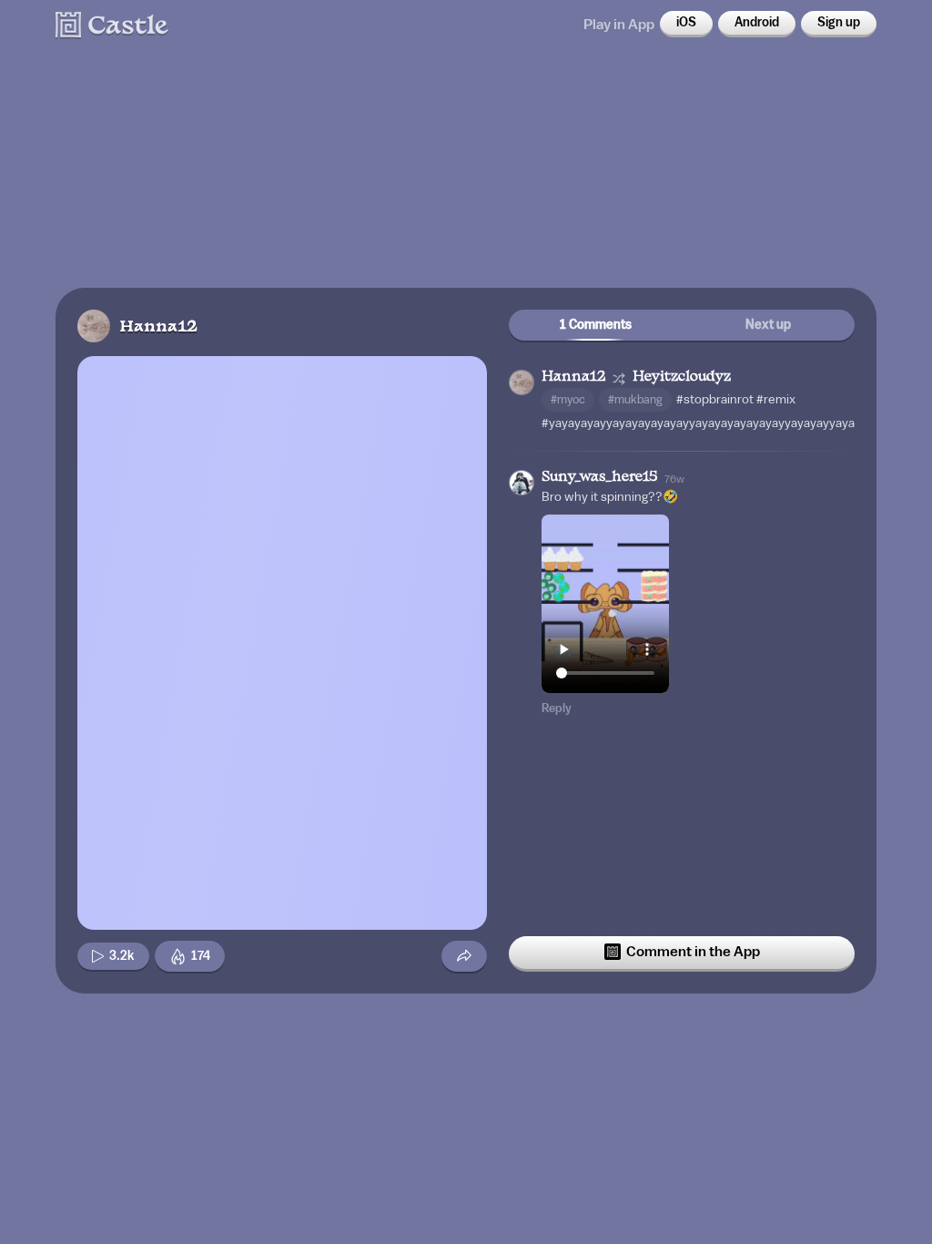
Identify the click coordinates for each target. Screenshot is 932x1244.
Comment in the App (693, 951)
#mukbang (635, 399)
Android (756, 22)
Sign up (838, 22)
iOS (686, 22)
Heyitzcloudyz (682, 377)
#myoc (568, 399)
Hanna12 (158, 327)
